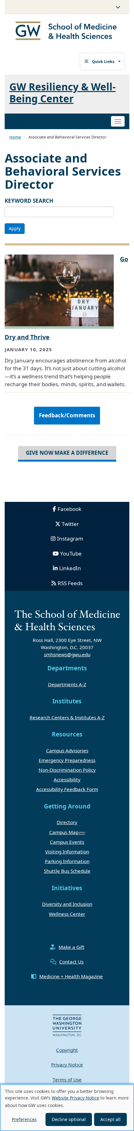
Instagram (70, 538)
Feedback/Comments (67, 415)
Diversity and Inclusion (67, 904)
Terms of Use (67, 1079)
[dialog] (67, 1107)
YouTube (71, 553)
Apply (15, 228)
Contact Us (71, 962)
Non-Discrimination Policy (67, 770)
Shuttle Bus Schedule (67, 871)
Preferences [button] (24, 1119)
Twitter (70, 523)
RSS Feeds (70, 583)
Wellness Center (67, 914)
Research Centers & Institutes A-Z (67, 717)
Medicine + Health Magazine (71, 976)
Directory (67, 822)
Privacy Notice (67, 1064)
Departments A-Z (67, 684)
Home (15, 137)
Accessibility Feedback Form (67, 789)
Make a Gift (71, 947)
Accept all (110, 1119)
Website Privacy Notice (75, 1098)
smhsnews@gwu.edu (67, 654)
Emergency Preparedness (67, 760)
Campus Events (67, 842)
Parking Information (67, 861)
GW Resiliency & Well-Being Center (62, 92)
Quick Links (103, 61)
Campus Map (64, 832)
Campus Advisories (67, 750)
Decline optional (69, 1119)
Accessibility (67, 779)
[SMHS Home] (66, 31)
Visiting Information (67, 851)
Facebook (69, 508)
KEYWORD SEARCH (29, 200)
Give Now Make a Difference (67, 452)
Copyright (67, 1050)
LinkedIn (70, 568)
